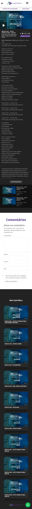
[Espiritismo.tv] (14, 3)
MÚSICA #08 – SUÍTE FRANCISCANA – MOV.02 (15, 473)
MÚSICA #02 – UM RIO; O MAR (13, 344)
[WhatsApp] (27, 33)
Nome (6, 254)
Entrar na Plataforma (10, 9)
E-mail (6, 261)
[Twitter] (22, 33)
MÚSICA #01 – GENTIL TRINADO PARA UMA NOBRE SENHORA (15, 321)
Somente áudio (25, 36)
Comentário (8, 235)
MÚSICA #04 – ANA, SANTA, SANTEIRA (15, 386)
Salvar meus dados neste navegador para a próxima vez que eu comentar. (16, 277)
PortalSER (10, 34)
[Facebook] (20, 33)
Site (5, 268)
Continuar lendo (16, 181)
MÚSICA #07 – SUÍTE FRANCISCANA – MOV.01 (15, 450)
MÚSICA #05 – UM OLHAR (12, 407)
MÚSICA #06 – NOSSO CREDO (13, 428)
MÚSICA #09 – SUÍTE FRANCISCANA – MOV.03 (15, 495)
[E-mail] (29, 33)
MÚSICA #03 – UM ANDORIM (13, 365)
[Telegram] (25, 33)
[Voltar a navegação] (2, 3)
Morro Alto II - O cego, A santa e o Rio (9, 35)
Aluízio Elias (5, 34)
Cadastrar (25, 9)
